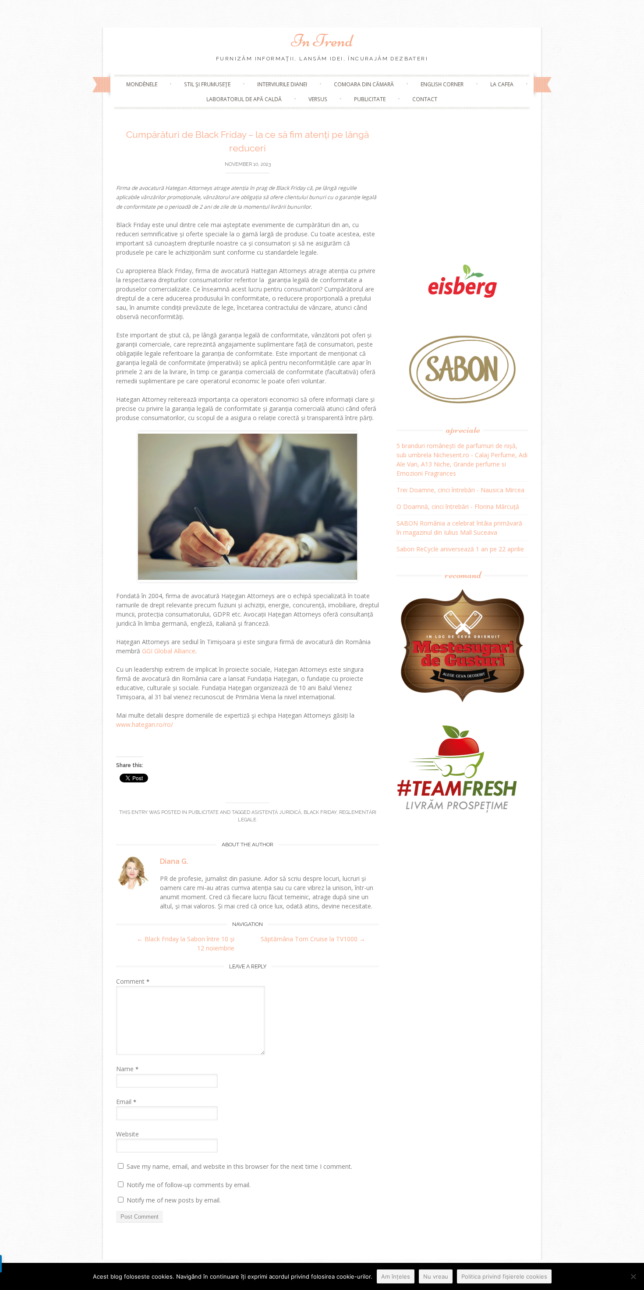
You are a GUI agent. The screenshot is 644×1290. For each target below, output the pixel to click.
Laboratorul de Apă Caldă (244, 99)
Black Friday (320, 812)
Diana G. (174, 861)
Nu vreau (435, 1276)
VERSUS (317, 99)
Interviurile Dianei (282, 84)
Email (126, 1101)
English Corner (442, 84)
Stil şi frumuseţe (207, 84)
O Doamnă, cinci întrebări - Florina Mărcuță (457, 506)
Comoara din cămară (364, 84)
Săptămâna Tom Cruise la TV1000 (313, 939)
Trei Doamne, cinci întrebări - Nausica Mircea (460, 490)
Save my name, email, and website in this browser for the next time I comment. (239, 1166)
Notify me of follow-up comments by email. (189, 1185)
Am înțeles (395, 1276)
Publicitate (370, 99)
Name (127, 1069)
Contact (424, 99)
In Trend (322, 40)
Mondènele (141, 84)
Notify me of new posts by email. (174, 1200)
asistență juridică (276, 812)
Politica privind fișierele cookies (504, 1276)
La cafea (501, 84)
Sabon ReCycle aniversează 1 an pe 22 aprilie (460, 549)
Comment (132, 981)
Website (127, 1134)
